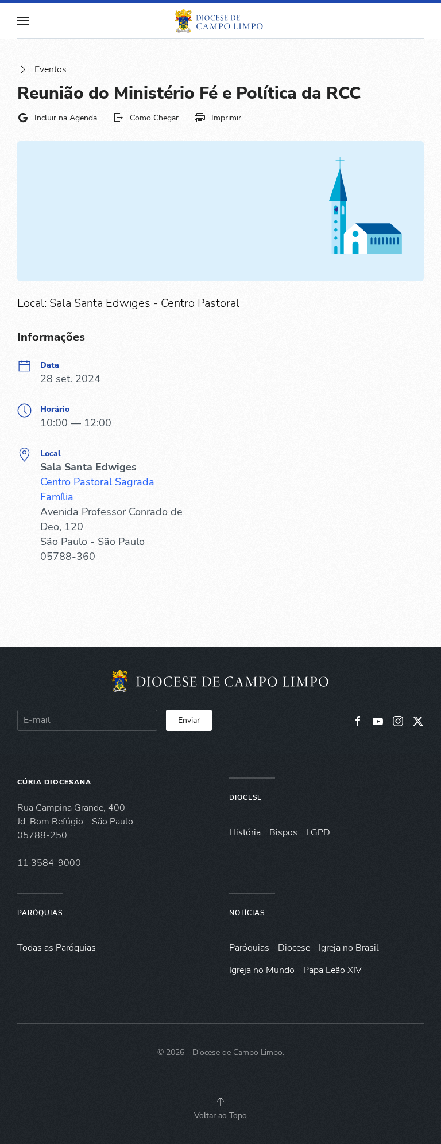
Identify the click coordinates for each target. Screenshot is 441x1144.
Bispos (283, 832)
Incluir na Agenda (65, 117)
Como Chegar (154, 117)
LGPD (318, 832)
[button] (23, 20)
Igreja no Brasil (349, 947)
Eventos (50, 69)
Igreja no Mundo (262, 970)
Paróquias (40, 912)
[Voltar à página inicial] (220, 20)
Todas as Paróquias (56, 947)
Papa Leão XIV (332, 970)
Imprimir (226, 117)
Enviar (189, 720)
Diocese (245, 797)
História (245, 832)
